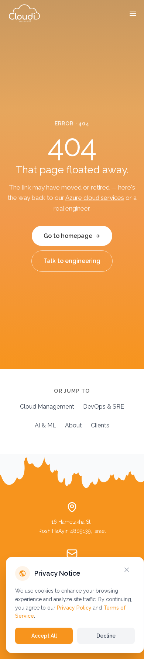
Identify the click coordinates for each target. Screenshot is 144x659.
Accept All (44, 636)
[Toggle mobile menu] (133, 13)
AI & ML (45, 425)
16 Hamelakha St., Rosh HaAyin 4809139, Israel (72, 526)
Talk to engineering (72, 260)
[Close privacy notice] (131, 570)
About (73, 425)
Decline (106, 636)
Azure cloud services (94, 197)
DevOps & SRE (103, 406)
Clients (100, 425)
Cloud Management (47, 406)
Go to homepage (68, 235)
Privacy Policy (74, 608)
